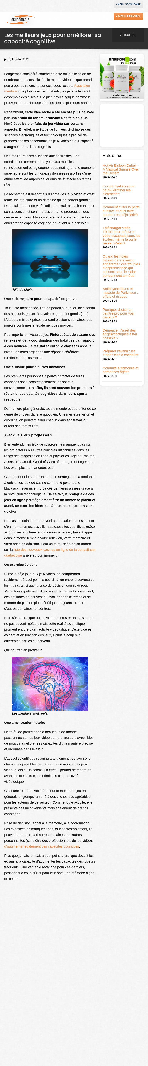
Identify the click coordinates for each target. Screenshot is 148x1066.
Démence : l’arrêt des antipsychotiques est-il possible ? (120, 334)
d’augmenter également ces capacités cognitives (41, 846)
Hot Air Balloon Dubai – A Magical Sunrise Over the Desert (121, 169)
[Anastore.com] (122, 77)
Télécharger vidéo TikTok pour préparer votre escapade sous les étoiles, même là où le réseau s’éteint (121, 235)
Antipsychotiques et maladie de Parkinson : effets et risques (120, 292)
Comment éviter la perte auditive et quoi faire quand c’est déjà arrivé (121, 211)
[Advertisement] (122, 125)
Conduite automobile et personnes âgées (120, 370)
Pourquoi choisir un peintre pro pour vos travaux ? (118, 313)
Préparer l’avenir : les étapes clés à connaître (121, 353)
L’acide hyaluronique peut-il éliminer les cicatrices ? (118, 190)
